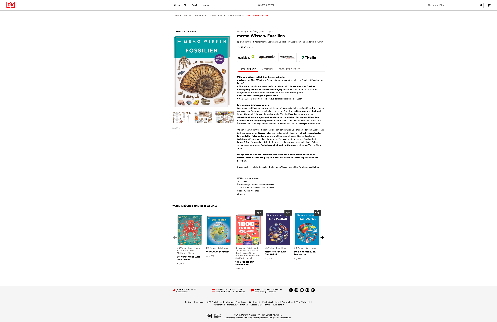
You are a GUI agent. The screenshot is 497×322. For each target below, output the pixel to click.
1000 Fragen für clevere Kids (244, 263)
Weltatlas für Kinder (217, 251)
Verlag (206, 5)
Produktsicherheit (270, 302)
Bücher (176, 5)
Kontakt (188, 302)
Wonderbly (278, 304)
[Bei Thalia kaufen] (308, 57)
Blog (186, 5)
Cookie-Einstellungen (260, 304)
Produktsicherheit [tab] (289, 69)
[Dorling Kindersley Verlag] (10, 5)
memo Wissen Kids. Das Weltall (275, 253)
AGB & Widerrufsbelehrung (220, 302)
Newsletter (267, 5)
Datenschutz (287, 302)
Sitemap (244, 304)
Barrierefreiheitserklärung (225, 304)
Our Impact (254, 302)
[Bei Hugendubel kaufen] (288, 57)
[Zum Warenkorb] (489, 5)
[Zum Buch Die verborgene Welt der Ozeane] (190, 230)
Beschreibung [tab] (248, 69)
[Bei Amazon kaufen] (267, 57)
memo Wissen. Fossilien (257, 15)
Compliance (241, 302)
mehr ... (176, 128)
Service (195, 5)
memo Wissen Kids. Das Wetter (305, 253)
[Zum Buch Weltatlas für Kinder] (219, 230)
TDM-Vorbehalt (303, 302)
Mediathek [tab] (267, 69)
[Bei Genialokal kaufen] (246, 57)
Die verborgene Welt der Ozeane (188, 258)
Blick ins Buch (187, 31)
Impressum (199, 302)
